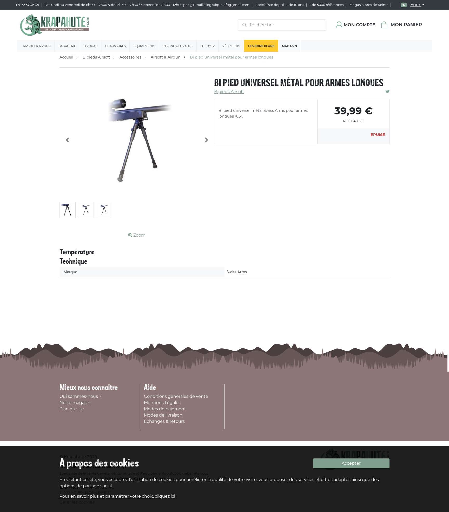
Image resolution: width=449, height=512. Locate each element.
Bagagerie (67, 46)
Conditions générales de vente (176, 396)
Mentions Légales (162, 402)
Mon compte (359, 24)
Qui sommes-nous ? (80, 396)
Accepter (351, 463)
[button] (67, 140)
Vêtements (231, 46)
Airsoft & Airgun (37, 46)
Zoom (139, 235)
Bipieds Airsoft (96, 57)
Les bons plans (261, 46)
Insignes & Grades (178, 46)
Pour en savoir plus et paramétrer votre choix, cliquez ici (117, 496)
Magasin (289, 46)
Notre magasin (75, 402)
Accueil (66, 57)
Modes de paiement (165, 408)
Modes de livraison (163, 415)
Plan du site (72, 408)
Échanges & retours (164, 421)
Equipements (144, 46)
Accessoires (130, 57)
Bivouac (90, 46)
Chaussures (115, 46)
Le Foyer (207, 46)
